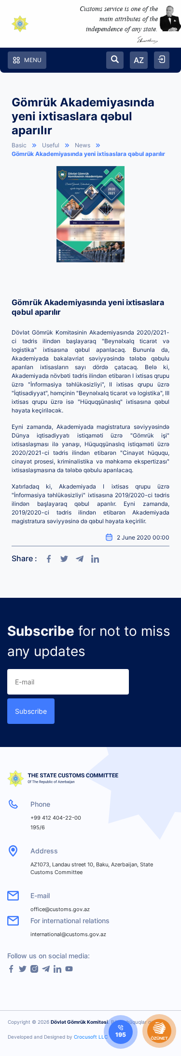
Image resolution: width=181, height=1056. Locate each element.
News (82, 145)
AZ (139, 60)
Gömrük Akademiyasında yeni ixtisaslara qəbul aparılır (88, 153)
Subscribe (31, 711)
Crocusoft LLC (91, 1037)
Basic (19, 145)
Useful (50, 145)
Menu (33, 60)
